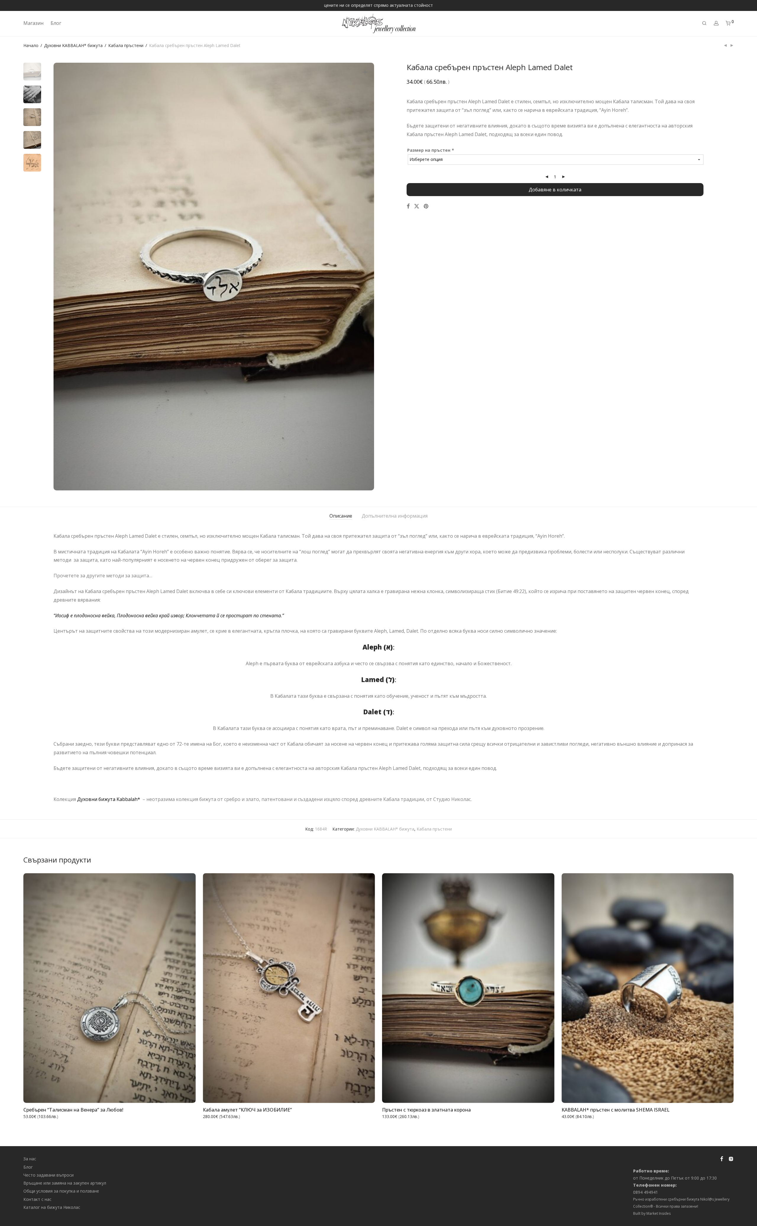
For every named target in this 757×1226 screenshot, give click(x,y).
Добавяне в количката (555, 189)
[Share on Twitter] (416, 206)
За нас (29, 1159)
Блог (56, 23)
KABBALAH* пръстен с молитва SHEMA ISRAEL (615, 1110)
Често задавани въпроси (48, 1175)
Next (366, 276)
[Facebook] (721, 1158)
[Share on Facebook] (408, 206)
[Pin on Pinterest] (426, 206)
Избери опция (536, 1094)
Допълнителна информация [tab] (395, 516)
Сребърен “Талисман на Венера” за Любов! (73, 1110)
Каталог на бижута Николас (51, 1207)
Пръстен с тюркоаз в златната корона (426, 1110)
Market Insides (658, 1213)
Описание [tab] (340, 516)
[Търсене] (704, 23)
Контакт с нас (37, 1199)
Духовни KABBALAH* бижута (73, 45)
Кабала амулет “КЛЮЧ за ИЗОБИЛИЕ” (247, 1110)
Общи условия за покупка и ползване (61, 1191)
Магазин (33, 23)
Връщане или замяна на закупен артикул (64, 1183)
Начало (30, 45)
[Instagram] (731, 1158)
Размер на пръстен (430, 150)
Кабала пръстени (125, 45)
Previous (61, 276)
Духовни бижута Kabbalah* (109, 799)
